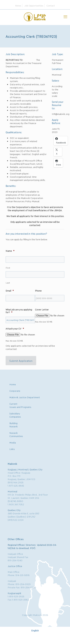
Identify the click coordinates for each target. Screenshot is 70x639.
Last (8, 283)
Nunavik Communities (16, 434)
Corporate (14, 390)
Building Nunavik (13, 425)
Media (12, 442)
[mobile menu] (65, 16)
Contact (50, 5)
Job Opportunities (33, 5)
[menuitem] (35, 630)
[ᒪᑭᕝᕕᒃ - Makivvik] (35, 16)
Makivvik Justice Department (24, 397)
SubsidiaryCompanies (15, 415)
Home (12, 384)
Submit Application (20, 360)
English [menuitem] (35, 630)
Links (12, 449)
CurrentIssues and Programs (20, 405)
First (8, 268)
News (18, 5)
